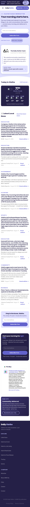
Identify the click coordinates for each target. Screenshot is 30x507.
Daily (9, 8)
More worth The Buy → (14, 390)
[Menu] (3, 8)
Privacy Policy (9, 503)
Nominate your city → (11, 413)
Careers (3, 486)
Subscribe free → (15, 35)
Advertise (3, 473)
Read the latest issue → (21, 115)
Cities (2, 482)
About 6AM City (5, 477)
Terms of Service (19, 503)
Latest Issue (4, 437)
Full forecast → (24, 82)
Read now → (26, 2)
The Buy (3, 459)
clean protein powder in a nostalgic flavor (17, 371)
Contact (3, 491)
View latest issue (5, 40)
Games (3, 464)
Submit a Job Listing (6, 446)
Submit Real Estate (6, 450)
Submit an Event (5, 442)
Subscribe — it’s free (22, 8)
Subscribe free (15, 324)
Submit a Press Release (7, 455)
